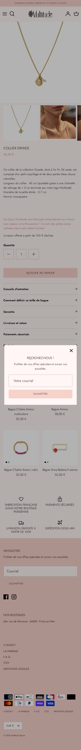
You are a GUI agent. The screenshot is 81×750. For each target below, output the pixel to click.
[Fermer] (71, 350)
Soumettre (40, 394)
